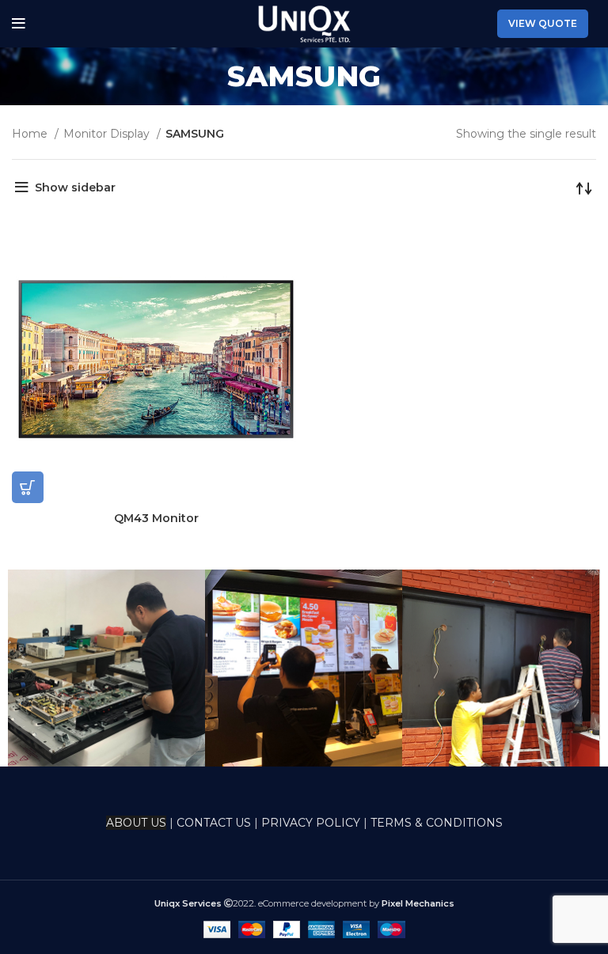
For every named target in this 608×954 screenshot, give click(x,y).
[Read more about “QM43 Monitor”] (28, 487)
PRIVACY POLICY (310, 823)
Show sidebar (75, 187)
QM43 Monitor (156, 518)
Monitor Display (108, 134)
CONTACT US (215, 823)
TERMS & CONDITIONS (436, 823)
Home (31, 134)
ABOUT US (136, 823)
